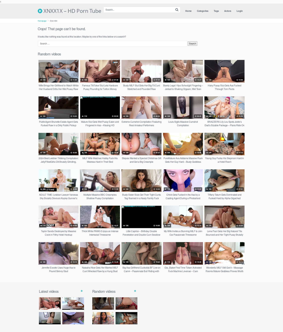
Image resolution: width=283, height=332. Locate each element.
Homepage (42, 20)
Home (188, 11)
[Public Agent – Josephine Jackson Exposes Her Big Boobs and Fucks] (73, 318)
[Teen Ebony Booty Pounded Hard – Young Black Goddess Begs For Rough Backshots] (103, 318)
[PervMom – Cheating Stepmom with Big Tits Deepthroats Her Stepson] (50, 318)
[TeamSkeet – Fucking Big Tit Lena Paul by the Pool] (73, 303)
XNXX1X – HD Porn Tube (71, 11)
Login (240, 11)
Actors (227, 11)
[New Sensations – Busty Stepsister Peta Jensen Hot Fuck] (50, 303)
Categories (202, 11)
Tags (216, 11)
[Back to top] (275, 323)
